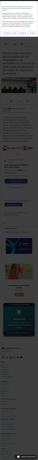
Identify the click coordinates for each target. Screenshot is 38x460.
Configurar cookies (10, 33)
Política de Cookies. (28, 18)
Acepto (32, 33)
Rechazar (23, 33)
